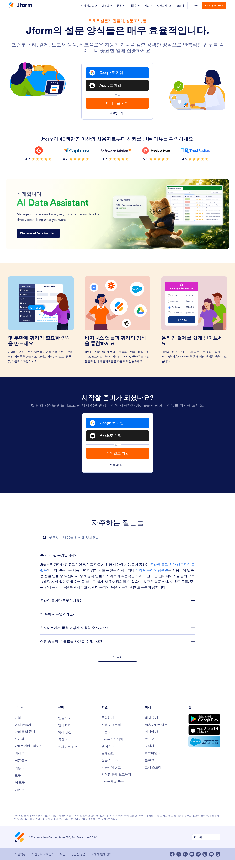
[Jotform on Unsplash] (218, 854)
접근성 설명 (78, 854)
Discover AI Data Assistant (38, 233)
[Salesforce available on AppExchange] (204, 741)
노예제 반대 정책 (101, 854)
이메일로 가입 (117, 103)
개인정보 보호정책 (42, 854)
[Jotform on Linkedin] (185, 854)
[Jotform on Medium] (191, 854)
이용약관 (20, 854)
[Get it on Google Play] (204, 719)
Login (195, 5)
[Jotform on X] (178, 854)
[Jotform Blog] (198, 854)
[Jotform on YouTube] (211, 854)
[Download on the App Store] (204, 730)
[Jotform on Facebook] (172, 854)
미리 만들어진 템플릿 (151, 570)
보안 (62, 854)
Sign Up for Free (214, 5)
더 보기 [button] (117, 657)
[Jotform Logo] (20, 5)
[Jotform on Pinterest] (204, 854)
